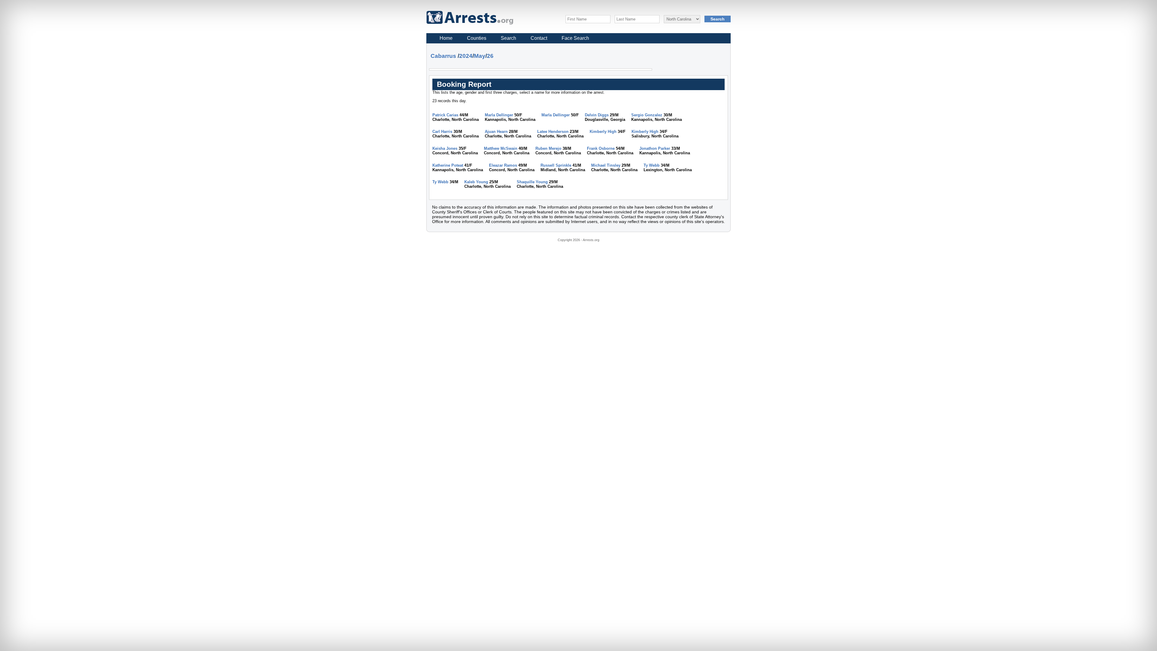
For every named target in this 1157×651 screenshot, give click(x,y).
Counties (476, 38)
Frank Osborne (601, 148)
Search (508, 38)
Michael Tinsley (605, 165)
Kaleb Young (476, 182)
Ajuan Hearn (496, 131)
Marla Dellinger (499, 115)
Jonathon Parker (654, 148)
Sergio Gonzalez (646, 115)
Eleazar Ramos (503, 165)
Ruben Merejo (548, 148)
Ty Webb (652, 165)
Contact (539, 38)
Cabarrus (443, 56)
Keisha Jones (444, 148)
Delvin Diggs (597, 115)
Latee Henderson (553, 131)
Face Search (575, 38)
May (479, 56)
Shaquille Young (532, 182)
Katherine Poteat (447, 165)
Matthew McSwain (500, 148)
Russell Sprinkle (556, 165)
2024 (465, 56)
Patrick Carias (445, 115)
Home (446, 38)
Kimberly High (603, 131)
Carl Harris (442, 131)
